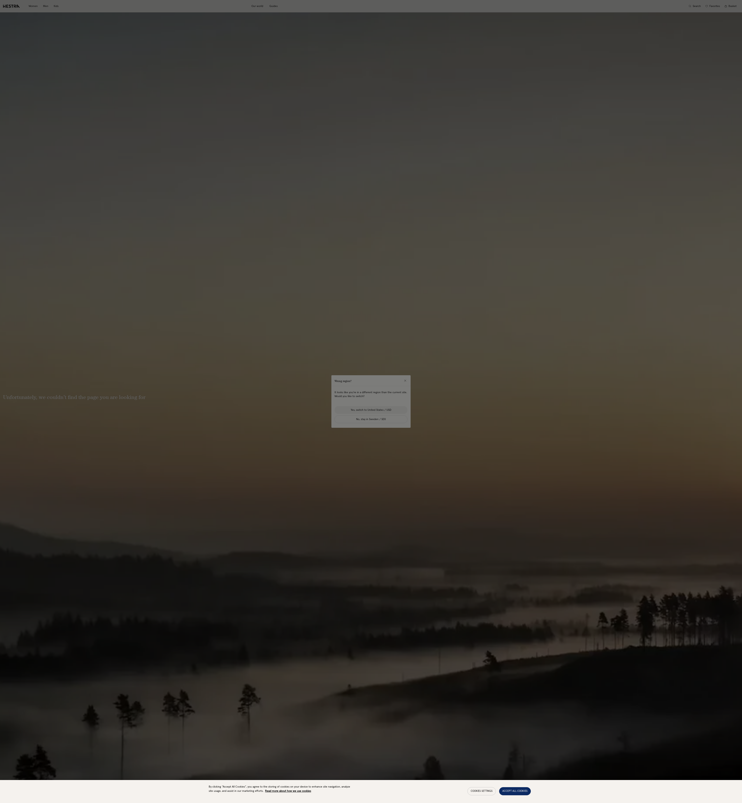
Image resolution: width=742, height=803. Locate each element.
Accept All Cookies (515, 791)
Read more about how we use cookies (288, 791)
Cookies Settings (482, 791)
